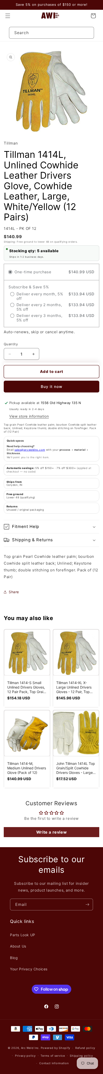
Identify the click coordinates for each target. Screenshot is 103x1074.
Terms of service (52, 1055)
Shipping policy (81, 1055)
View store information (29, 416)
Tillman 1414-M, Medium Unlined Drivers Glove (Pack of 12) (26, 768)
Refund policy (85, 1048)
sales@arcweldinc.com (29, 449)
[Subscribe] (87, 904)
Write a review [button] (51, 832)
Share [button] (14, 592)
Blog (14, 958)
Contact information (53, 1063)
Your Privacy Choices (29, 969)
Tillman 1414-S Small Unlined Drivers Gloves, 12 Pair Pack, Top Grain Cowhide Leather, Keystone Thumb (26, 687)
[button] (7, 15)
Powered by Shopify (55, 1048)
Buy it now (51, 386)
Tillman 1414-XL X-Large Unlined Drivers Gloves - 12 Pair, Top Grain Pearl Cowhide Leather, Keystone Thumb (74, 687)
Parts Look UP (22, 935)
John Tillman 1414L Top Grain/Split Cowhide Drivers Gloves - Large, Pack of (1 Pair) (75, 768)
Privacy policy (25, 1055)
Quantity (11, 344)
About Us (18, 946)
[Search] (88, 32)
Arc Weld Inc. (30, 1048)
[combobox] (51, 32)
